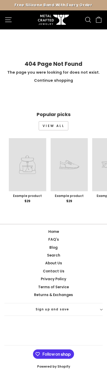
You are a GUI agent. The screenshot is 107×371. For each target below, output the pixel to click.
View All (54, 126)
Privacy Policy (53, 279)
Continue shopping (53, 80)
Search (53, 255)
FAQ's (53, 239)
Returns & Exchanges (53, 294)
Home (53, 231)
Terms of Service (53, 287)
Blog (53, 247)
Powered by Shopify (53, 366)
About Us (53, 263)
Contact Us (53, 271)
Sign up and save (52, 309)
